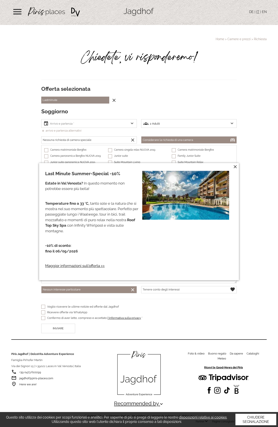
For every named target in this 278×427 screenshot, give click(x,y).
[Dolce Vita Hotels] (75, 12)
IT (257, 12)
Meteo (222, 358)
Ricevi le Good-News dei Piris (223, 367)
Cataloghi (253, 353)
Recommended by (139, 404)
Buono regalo (217, 353)
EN (264, 12)
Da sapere (236, 353)
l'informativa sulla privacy (124, 318)
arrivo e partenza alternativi (61, 130)
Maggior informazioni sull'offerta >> (75, 266)
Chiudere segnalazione (256, 419)
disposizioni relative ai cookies (203, 417)
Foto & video (196, 353)
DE (251, 12)
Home (220, 39)
